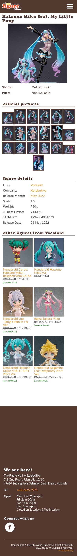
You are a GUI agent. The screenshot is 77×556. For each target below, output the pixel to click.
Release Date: (12, 222)
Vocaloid (37, 185)
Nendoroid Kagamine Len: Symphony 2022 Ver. (48, 371)
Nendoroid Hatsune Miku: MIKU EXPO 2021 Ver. (16, 371)
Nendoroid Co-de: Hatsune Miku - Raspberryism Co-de (17, 273)
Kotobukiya (38, 190)
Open (7, 496)
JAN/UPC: (10, 217)
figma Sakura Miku (47, 318)
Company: (10, 190)
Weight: (8, 206)
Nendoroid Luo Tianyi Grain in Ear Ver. (15, 322)
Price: (6, 92)
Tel (5, 490)
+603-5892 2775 (27, 490)
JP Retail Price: (13, 212)
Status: (7, 87)
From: (7, 185)
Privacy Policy (65, 550)
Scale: (7, 201)
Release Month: (14, 195)
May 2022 (38, 195)
